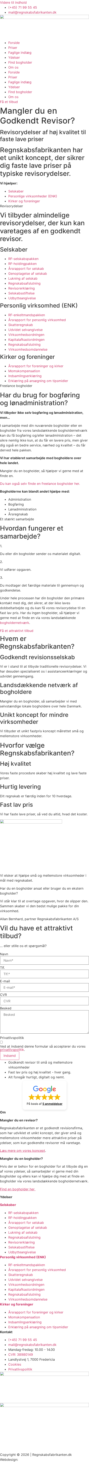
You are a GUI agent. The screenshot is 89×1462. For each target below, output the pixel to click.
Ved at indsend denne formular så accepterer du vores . (42, 1048)
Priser (12, 48)
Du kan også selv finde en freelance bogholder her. (40, 484)
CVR (3, 994)
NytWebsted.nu (31, 1459)
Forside (14, 43)
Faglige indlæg (19, 52)
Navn (4, 954)
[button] (45, 1095)
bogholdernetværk (14, 623)
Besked (5, 1008)
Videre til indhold (13, 2)
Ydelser (14, 57)
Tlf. (2, 967)
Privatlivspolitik (12, 1037)
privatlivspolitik (12, 1050)
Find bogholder (20, 62)
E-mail (5, 981)
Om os (13, 67)
